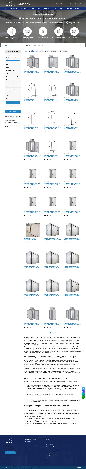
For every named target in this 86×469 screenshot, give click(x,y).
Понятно (79, 467)
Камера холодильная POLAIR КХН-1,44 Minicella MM (51, 156)
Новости (48, 453)
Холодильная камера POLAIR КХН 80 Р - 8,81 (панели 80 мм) (32, 212)
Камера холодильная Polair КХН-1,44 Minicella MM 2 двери (31, 72)
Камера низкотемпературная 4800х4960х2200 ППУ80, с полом (52, 267)
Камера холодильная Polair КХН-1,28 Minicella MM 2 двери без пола (72, 324)
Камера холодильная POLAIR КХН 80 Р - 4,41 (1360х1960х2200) (52, 212)
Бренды (47, 448)
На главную (48, 439)
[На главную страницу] (10, 3)
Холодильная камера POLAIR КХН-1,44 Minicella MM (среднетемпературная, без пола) (72, 128)
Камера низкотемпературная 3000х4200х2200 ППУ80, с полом (72, 295)
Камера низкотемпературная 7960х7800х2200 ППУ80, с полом (72, 239)
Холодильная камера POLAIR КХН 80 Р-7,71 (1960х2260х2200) (72, 156)
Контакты (48, 460)
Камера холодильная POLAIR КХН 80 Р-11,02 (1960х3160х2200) (32, 184)
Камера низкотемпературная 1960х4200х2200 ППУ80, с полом (32, 295)
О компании (49, 442)
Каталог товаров (50, 446)
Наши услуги (49, 457)
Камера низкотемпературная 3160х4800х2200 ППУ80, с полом (52, 295)
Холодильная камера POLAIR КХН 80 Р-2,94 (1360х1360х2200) (72, 212)
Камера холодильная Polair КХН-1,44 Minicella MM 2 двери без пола (72, 72)
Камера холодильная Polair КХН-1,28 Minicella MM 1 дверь (51, 324)
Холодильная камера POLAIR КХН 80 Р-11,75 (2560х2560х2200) (72, 184)
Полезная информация (51, 455)
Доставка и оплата (50, 444)
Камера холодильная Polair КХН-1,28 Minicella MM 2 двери (31, 324)
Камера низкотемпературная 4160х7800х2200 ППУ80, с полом (32, 267)
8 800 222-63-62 (23, 3)
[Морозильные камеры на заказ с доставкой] (33, 14)
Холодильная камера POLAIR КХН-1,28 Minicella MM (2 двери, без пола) (72, 100)
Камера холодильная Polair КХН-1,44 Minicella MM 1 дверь (51, 72)
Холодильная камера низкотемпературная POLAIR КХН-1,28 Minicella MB (31, 100)
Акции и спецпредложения (52, 451)
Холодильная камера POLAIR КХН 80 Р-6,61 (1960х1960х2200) (52, 184)
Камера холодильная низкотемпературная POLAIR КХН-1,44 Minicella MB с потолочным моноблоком (51, 100)
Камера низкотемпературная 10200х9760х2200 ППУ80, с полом (52, 239)
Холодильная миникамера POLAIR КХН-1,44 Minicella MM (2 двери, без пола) (32, 156)
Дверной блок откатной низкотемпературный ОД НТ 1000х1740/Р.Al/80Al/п (31, 239)
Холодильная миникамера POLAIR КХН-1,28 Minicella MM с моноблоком (52, 128)
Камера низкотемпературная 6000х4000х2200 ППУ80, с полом (72, 267)
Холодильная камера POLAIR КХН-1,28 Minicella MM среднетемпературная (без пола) (32, 128)
